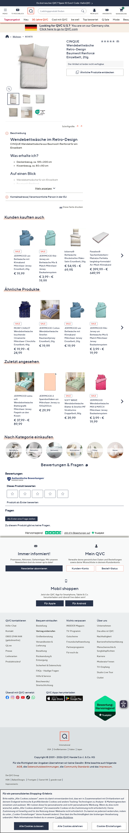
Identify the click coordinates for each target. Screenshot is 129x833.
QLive (9, 645)
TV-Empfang (103, 667)
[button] (5, 12)
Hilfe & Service (43, 676)
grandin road (56, 780)
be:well (75, 19)
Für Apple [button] (50, 603)
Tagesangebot (12, 19)
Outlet (100, 677)
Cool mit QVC (59, 19)
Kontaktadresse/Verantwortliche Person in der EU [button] (38, 196)
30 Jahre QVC (40, 19)
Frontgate (32, 780)
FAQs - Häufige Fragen (47, 670)
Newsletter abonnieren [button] (34, 568)
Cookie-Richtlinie (64, 817)
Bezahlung (41, 650)
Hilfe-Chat (11, 625)
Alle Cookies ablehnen (70, 826)
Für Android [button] (79, 603)
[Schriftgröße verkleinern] (82, 126)
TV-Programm (73, 631)
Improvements (12, 784)
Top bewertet (90, 19)
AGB (19, 766)
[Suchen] (83, 11)
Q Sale (105, 19)
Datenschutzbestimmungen (43, 766)
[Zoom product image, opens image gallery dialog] (8, 89)
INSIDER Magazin (75, 625)
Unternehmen (104, 625)
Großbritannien (60, 749)
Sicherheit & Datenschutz (48, 665)
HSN (8, 780)
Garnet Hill (43, 780)
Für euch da (72, 652)
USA (49, 749)
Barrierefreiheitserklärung (110, 641)
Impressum (105, 766)
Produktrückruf (13, 661)
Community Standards (76, 766)
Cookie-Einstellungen (109, 826)
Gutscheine (72, 636)
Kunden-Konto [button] (80, 568)
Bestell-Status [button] (110, 568)
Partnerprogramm (75, 647)
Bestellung (41, 625)
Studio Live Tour (105, 672)
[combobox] (59, 11)
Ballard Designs (18, 780)
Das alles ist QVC (105, 631)
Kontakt (9, 631)
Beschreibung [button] (18, 133)
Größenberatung (44, 636)
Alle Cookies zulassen (31, 826)
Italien (72, 749)
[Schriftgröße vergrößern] (78, 126)
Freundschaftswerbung (78, 641)
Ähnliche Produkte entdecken (97, 72)
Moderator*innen (105, 661)
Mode (116, 19)
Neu (26, 19)
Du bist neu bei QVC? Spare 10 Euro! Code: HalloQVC (63, 3)
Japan (79, 749)
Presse (9, 650)
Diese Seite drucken (73, 207)
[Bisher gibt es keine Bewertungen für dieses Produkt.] (108, 41)
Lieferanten (11, 656)
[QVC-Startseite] (7, 37)
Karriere (101, 656)
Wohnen (17, 36)
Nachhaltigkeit (104, 636)
